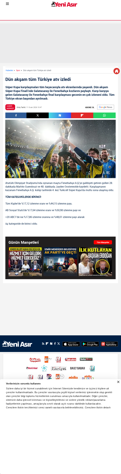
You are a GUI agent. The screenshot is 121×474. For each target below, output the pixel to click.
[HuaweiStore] (109, 343)
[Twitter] (58, 343)
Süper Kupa (75, 190)
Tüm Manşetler (103, 242)
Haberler (9, 70)
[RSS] (43, 343)
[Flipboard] (47, 343)
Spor (18, 70)
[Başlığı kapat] (118, 382)
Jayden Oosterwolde (67, 186)
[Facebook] (55, 343)
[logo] (17, 343)
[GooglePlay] (90, 343)
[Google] (105, 107)
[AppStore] (71, 343)
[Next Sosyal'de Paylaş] (60, 115)
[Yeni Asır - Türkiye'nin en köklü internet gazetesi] (64, 4)
